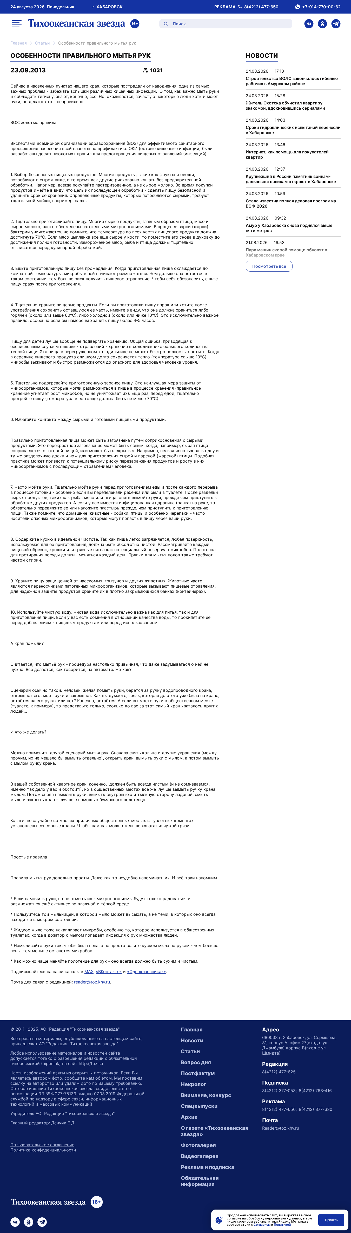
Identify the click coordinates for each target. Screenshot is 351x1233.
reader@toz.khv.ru (92, 982)
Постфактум (198, 1073)
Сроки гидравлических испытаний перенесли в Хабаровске (293, 130)
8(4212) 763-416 (315, 1090)
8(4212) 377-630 (315, 1109)
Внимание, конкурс (206, 1095)
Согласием (262, 1224)
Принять (331, 1220)
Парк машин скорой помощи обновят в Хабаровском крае (286, 252)
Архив (189, 1117)
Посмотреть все (269, 266)
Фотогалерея (198, 1145)
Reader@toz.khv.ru (280, 1128)
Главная (18, 43)
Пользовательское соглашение (42, 1144)
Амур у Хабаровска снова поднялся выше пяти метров (289, 228)
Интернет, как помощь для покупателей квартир (287, 154)
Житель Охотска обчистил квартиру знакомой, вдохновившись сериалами (285, 105)
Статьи (42, 43)
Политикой (282, 1224)
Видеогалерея (199, 1156)
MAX (89, 971)
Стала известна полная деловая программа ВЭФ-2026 (291, 203)
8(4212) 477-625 (279, 1071)
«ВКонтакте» (109, 971)
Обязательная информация (200, 1181)
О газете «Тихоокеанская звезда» (214, 1131)
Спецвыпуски (199, 1106)
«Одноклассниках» (146, 971)
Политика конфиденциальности (43, 1150)
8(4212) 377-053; (279, 1090)
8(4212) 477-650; (279, 1109)
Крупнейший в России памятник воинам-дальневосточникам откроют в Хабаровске (291, 179)
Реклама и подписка (207, 1167)
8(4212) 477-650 (261, 6)
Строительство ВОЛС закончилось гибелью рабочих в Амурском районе (292, 81)
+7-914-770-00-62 (321, 6)
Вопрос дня (196, 1062)
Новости (192, 1040)
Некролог (193, 1084)
